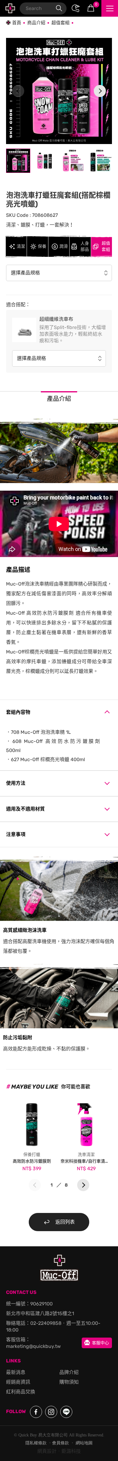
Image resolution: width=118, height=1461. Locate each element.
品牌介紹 (69, 1372)
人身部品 (84, 246)
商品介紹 (36, 22)
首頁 (16, 22)
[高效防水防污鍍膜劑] (31, 1123)
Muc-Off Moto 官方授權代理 (10, 8)
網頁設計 (47, 1451)
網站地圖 (84, 1443)
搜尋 (59, 8)
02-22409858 (45, 1323)
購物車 (96, 4)
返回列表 (65, 1222)
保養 (42, 246)
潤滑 (63, 246)
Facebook (36, 1412)
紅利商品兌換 (20, 1392)
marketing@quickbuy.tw (33, 1346)
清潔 (21, 246)
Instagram (51, 1412)
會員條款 (60, 1443)
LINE (66, 1412)
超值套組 (60, 22)
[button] (100, 91)
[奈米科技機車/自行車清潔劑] (86, 1123)
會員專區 (75, 8)
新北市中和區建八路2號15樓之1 (40, 1313)
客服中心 (100, 1342)
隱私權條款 (36, 1443)
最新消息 (15, 1372)
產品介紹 (59, 398)
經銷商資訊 (18, 1382)
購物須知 (69, 1382)
